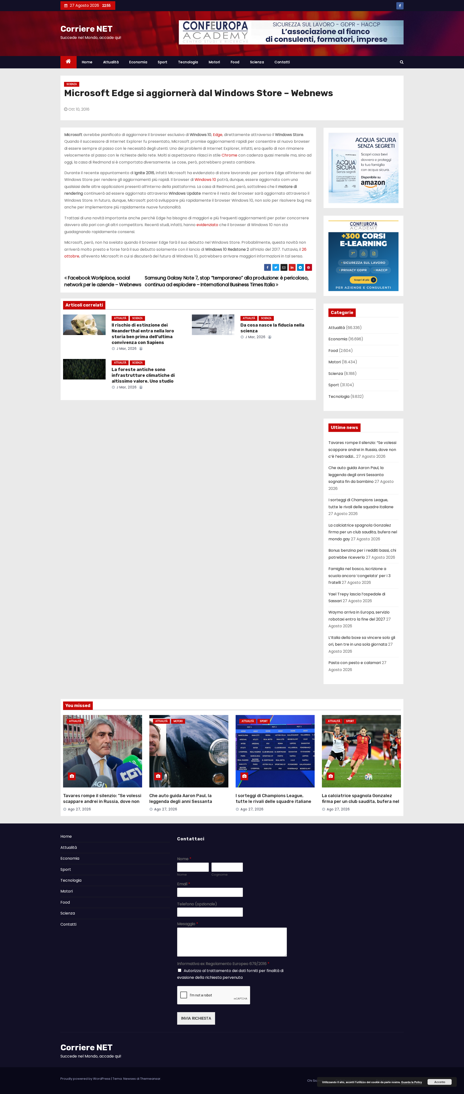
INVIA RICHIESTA (196, 1018)
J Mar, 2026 (126, 348)
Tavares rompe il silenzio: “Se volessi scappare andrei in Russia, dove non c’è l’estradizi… (362, 449)
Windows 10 (205, 179)
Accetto (439, 1082)
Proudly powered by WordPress (85, 1078)
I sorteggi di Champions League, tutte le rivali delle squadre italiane (273, 798)
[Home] (68, 62)
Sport (162, 62)
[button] (402, 62)
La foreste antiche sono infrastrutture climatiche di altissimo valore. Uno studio (143, 375)
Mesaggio (187, 924)
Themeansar (150, 1078)
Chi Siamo (315, 1080)
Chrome (229, 155)
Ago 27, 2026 (79, 809)
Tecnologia (188, 62)
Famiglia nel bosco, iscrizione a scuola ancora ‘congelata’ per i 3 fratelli (359, 575)
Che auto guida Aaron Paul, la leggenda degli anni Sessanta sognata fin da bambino (356, 474)
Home (87, 62)
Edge (217, 134)
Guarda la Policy (411, 1082)
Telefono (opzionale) (197, 904)
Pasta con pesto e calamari (354, 662)
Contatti (282, 62)
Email (183, 884)
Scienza (257, 62)
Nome (184, 859)
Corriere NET (86, 29)
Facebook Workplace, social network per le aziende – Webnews (102, 281)
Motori (214, 62)
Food (235, 62)
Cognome (219, 875)
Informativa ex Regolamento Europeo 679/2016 (223, 963)
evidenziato (207, 225)
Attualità (111, 62)
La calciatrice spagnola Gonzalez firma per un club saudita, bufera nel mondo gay (362, 532)
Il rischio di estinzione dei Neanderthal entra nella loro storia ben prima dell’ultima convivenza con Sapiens (143, 333)
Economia (138, 62)
